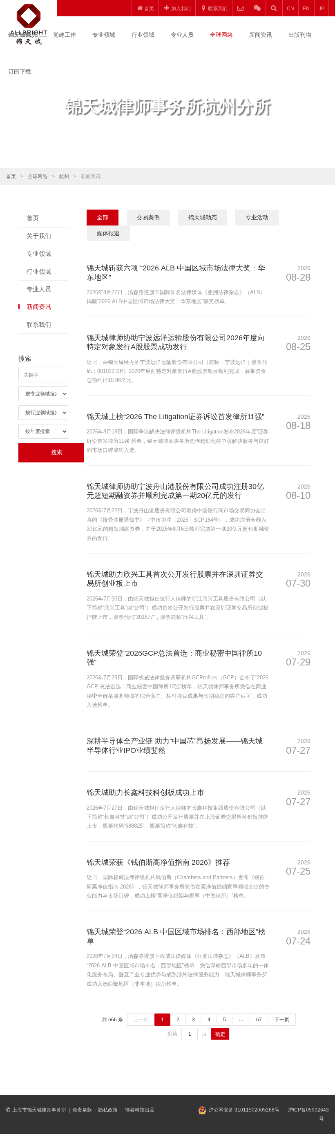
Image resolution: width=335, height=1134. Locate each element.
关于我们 (39, 235)
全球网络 (221, 34)
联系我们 (39, 324)
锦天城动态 (202, 217)
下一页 (282, 1019)
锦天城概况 (22, 34)
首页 (11, 176)
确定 (220, 1034)
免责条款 (82, 1110)
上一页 (141, 1019)
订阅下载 (19, 71)
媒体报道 (108, 233)
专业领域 (103, 34)
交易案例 (148, 217)
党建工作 (64, 34)
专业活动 (257, 217)
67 (259, 1019)
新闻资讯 (260, 34)
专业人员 (182, 34)
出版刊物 (299, 34)
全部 (102, 217)
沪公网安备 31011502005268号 (244, 1110)
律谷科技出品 (139, 1110)
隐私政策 (108, 1110)
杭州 (64, 176)
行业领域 (143, 34)
